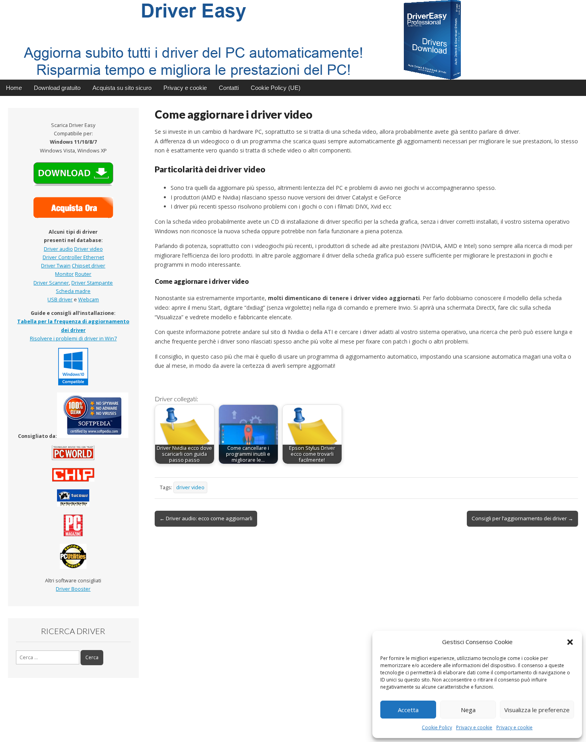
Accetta (408, 710)
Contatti (229, 87)
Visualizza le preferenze (537, 710)
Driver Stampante (92, 282)
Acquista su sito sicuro (121, 87)
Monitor (64, 274)
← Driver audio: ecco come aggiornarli (205, 518)
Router (83, 274)
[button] (570, 642)
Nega (468, 710)
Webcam (88, 299)
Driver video (88, 249)
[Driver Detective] (293, 40)
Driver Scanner (51, 282)
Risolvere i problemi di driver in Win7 (73, 338)
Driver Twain (56, 265)
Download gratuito (57, 87)
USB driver (60, 299)
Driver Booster (73, 589)
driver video (190, 487)
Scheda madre (73, 291)
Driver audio (58, 249)
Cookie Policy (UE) (276, 87)
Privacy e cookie (474, 727)
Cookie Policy (437, 727)
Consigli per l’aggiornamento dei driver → (522, 518)
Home (14, 87)
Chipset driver (88, 265)
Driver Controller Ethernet (73, 257)
